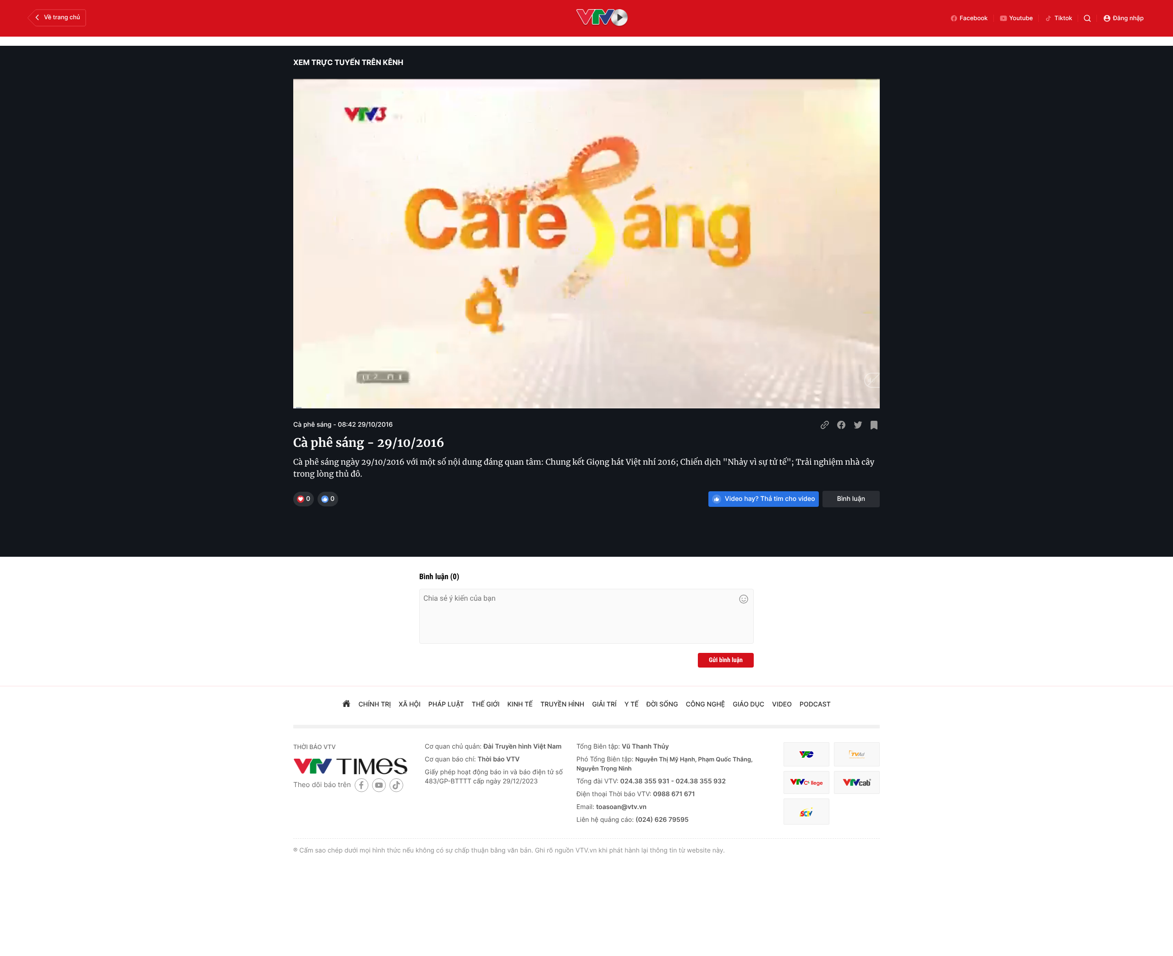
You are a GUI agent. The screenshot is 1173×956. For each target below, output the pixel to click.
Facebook (974, 18)
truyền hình (563, 704)
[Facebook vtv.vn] (361, 785)
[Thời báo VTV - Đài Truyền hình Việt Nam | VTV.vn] (352, 766)
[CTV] (806, 782)
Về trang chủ (62, 17)
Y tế (632, 704)
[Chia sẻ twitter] (857, 424)
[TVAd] (857, 754)
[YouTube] (379, 785)
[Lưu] (874, 424)
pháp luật (446, 704)
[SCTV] (806, 811)
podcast (815, 704)
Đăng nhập (1128, 18)
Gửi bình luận (726, 660)
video (782, 704)
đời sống (662, 704)
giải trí (604, 704)
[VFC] (806, 754)
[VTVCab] (857, 782)
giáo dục (748, 704)
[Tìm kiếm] (1087, 18)
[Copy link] (824, 424)
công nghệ (705, 704)
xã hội (410, 704)
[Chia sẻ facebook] (841, 424)
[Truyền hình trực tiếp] (602, 18)
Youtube (1021, 18)
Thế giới (486, 704)
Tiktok (1063, 18)
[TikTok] (396, 785)
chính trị (374, 704)
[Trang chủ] (346, 704)
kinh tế (519, 704)
